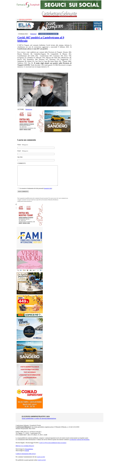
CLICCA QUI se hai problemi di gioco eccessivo (52, 442)
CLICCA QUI (41, 457)
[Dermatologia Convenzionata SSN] (30, 385)
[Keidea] (30, 316)
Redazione (33, 34)
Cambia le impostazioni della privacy (26, 453)
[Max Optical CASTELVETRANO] (30, 339)
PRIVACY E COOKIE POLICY (25, 446)
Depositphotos (29, 449)
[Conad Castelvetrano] (30, 408)
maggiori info (48, 188)
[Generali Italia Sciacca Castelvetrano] (30, 131)
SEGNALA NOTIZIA (25, 19)
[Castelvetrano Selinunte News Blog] (59, 16)
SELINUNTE (23, 21)
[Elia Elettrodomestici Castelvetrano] (59, 29)
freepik (27, 450)
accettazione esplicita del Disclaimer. (80, 439)
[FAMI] (30, 248)
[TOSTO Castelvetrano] (30, 294)
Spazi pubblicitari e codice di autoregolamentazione (39, 418)
